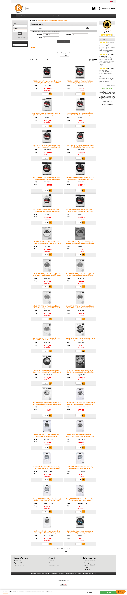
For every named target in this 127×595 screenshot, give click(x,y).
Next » (66, 55)
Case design (68, 34)
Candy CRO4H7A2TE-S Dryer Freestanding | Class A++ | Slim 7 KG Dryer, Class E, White (46, 531)
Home (13, 16)
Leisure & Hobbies (56, 16)
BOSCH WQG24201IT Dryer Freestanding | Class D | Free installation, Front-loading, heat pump (47, 371)
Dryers (63, 31)
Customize (89, 592)
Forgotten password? (23, 37)
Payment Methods (19, 565)
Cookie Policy (5, 593)
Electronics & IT (46, 16)
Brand (40, 37)
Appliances (44, 31)
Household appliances (22, 16)
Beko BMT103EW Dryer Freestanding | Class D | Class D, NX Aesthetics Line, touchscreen (80, 274)
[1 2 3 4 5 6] (45, 94)
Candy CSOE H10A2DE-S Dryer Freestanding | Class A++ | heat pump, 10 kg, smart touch (47, 467)
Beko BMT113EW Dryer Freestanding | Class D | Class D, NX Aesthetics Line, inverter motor (80, 306)
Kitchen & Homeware (35, 16)
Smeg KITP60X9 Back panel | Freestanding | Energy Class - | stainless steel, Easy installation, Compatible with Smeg (106, 61)
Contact (51, 563)
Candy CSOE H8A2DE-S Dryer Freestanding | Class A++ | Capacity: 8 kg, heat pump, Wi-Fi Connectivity (47, 500)
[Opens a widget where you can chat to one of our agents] (120, 592)
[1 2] (78, 94)
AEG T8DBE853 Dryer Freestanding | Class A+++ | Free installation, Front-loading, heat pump (80, 114)
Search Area (39, 34)
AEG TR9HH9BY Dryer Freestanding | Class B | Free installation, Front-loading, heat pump (80, 178)
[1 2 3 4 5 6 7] (45, 222)
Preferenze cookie (63, 580)
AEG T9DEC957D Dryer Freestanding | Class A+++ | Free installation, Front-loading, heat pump (80, 146)
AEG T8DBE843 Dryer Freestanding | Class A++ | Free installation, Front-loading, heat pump (46, 114)
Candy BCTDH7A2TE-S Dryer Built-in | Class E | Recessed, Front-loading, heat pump (47, 435)
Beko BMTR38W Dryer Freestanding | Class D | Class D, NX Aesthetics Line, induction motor (47, 274)
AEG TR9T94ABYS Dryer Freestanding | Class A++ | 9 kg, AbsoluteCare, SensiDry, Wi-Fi (47, 81)
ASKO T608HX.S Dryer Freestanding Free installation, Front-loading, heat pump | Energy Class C (80, 243)
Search (40, 28)
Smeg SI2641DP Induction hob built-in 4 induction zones (106, 73)
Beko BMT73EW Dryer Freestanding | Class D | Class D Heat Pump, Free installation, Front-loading (47, 307)
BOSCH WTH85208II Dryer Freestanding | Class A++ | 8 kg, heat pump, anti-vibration (80, 339)
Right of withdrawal (89, 565)
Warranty (86, 563)
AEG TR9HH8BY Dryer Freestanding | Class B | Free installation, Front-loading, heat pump (47, 178)
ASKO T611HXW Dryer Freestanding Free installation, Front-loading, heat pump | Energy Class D (47, 243)
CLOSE (125, 591)
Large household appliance (54, 31)
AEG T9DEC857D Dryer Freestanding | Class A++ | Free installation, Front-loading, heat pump (46, 146)
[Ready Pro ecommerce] (63, 584)
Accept (109, 592)
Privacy (86, 567)
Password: (15, 28)
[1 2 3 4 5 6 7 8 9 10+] (45, 190)
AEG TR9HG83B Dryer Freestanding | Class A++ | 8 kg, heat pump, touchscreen (80, 81)
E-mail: (14, 23)
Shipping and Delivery (20, 563)
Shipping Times (18, 560)
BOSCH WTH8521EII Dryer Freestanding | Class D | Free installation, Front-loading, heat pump (46, 403)
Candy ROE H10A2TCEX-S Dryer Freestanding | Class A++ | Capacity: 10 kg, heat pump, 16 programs (80, 404)
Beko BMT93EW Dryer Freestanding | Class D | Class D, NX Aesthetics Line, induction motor (47, 339)
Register (26, 38)
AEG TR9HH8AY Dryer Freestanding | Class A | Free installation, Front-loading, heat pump (80, 210)
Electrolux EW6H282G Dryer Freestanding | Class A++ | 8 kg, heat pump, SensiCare (80, 531)
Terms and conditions (89, 560)
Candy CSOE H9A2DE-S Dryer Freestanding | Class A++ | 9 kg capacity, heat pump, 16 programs (80, 468)
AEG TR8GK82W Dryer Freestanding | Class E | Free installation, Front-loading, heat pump (47, 210)
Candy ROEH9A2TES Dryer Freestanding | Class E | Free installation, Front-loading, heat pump (80, 436)
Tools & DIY (66, 16)
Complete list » (111, 85)
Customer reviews (54, 565)
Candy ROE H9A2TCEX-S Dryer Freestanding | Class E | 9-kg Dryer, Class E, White (80, 499)
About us (51, 560)
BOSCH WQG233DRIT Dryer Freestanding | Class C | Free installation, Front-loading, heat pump (80, 371)
